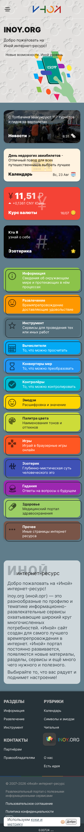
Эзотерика (20, 251)
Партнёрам (13, 749)
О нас (48, 758)
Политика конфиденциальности (30, 812)
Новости (17, 135)
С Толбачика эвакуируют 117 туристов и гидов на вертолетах (41, 122)
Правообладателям (19, 758)
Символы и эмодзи (59, 719)
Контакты (16, 740)
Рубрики (53, 701)
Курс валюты (38, 212)
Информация (14, 711)
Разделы (14, 701)
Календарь (38, 174)
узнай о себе (19, 234)
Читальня (51, 728)
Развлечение (14, 719)
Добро (71, 821)
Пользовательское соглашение (29, 804)
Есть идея (52, 766)
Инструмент (13, 728)
